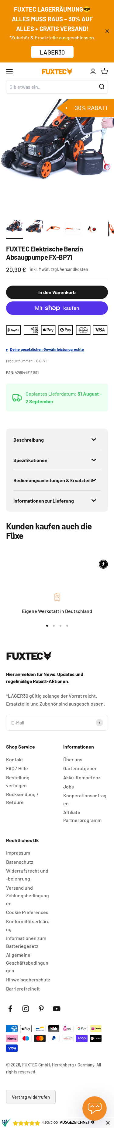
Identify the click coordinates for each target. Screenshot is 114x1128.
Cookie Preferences (27, 912)
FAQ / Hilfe (17, 768)
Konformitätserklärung (28, 925)
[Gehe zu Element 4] (72, 229)
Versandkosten (74, 269)
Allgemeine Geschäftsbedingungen (27, 962)
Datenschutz (19, 862)
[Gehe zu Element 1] (14, 229)
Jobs (68, 786)
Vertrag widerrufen (31, 1097)
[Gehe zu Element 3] (53, 229)
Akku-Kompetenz (81, 777)
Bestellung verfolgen (17, 781)
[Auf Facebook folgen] (10, 1009)
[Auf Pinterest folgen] (41, 1009)
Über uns (72, 759)
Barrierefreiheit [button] (23, 988)
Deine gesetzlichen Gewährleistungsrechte (47, 349)
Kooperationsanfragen (84, 799)
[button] (103, 564)
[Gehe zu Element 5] (92, 229)
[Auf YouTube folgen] (57, 1009)
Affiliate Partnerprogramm (82, 816)
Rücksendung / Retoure (22, 798)
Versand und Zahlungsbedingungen (27, 895)
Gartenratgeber (80, 768)
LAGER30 (52, 52)
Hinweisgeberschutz (28, 979)
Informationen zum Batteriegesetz (26, 942)
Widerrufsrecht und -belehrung (27, 874)
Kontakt (14, 759)
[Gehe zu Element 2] (34, 229)
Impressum (18, 853)
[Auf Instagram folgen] (26, 1009)
